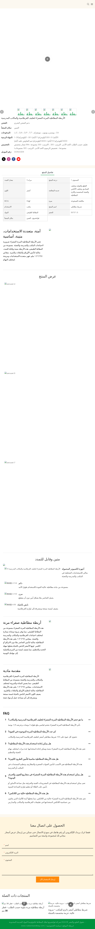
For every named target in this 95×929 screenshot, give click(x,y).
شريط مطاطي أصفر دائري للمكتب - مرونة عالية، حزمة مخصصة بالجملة (67, 911)
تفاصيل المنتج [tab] (47, 172)
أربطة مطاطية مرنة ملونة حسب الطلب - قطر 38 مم (23, 909)
